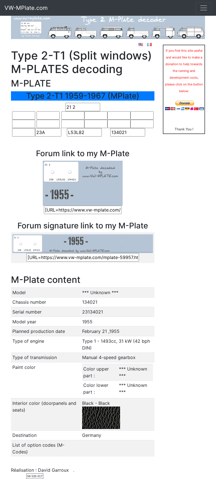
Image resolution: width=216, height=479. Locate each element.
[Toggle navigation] (204, 7)
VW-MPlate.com (26, 7)
